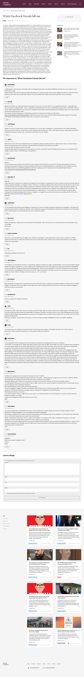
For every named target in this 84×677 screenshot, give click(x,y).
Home (4, 10)
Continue (40, 606)
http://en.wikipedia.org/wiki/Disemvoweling (17, 115)
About (56, 4)
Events (50, 4)
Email (6, 482)
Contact (59, 663)
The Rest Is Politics (33, 543)
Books (43, 4)
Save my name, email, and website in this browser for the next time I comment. (21, 493)
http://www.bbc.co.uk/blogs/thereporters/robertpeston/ (20, 169)
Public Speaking (72, 4)
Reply (7, 97)
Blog (30, 4)
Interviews (6, 524)
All (4, 516)
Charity (63, 4)
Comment (7, 462)
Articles (5, 518)
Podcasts (36, 4)
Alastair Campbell (47, 543)
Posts (8, 10)
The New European (61, 643)
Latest (24, 4)
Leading (59, 577)
